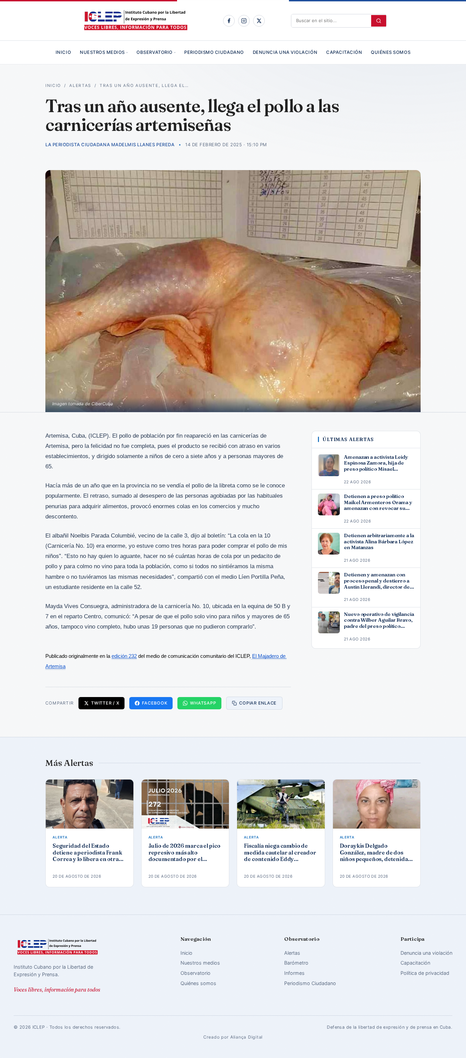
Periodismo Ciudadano (214, 52)
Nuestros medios (102, 52)
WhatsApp (203, 703)
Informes (294, 973)
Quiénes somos (390, 52)
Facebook (154, 703)
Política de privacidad (425, 973)
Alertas (80, 85)
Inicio (63, 52)
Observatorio (154, 52)
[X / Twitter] (259, 21)
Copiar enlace (258, 703)
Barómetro (296, 963)
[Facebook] (229, 21)
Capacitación (344, 52)
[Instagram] (244, 21)
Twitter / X (105, 703)
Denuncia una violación (285, 52)
